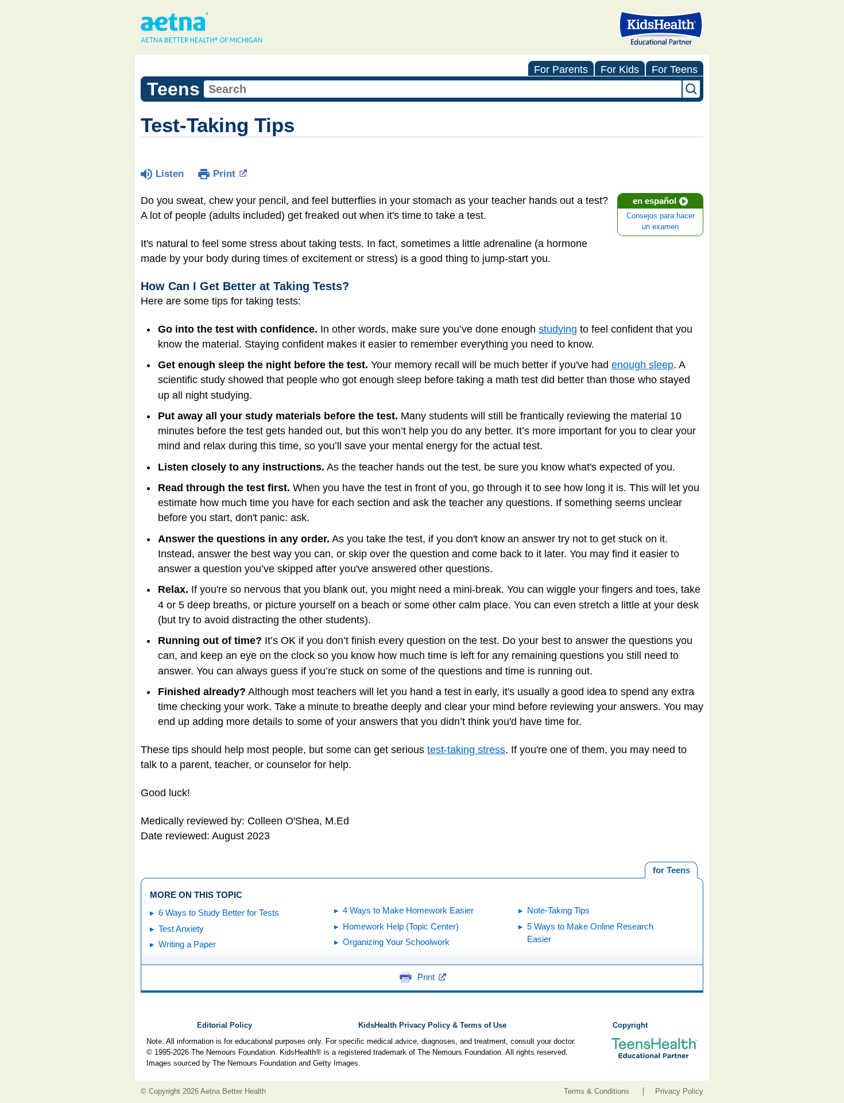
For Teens (675, 69)
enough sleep (642, 365)
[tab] (671, 870)
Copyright (630, 1025)
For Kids (620, 69)
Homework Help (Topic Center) (401, 926)
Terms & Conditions (596, 1091)
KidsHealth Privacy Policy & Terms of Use (432, 1025)
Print (224, 173)
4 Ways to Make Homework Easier (408, 910)
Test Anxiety (181, 929)
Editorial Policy (224, 1025)
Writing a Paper (187, 944)
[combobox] (443, 89)
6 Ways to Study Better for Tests (218, 912)
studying (558, 329)
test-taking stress (466, 749)
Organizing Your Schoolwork (396, 942)
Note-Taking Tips (558, 910)
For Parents (561, 69)
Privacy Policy (679, 1091)
